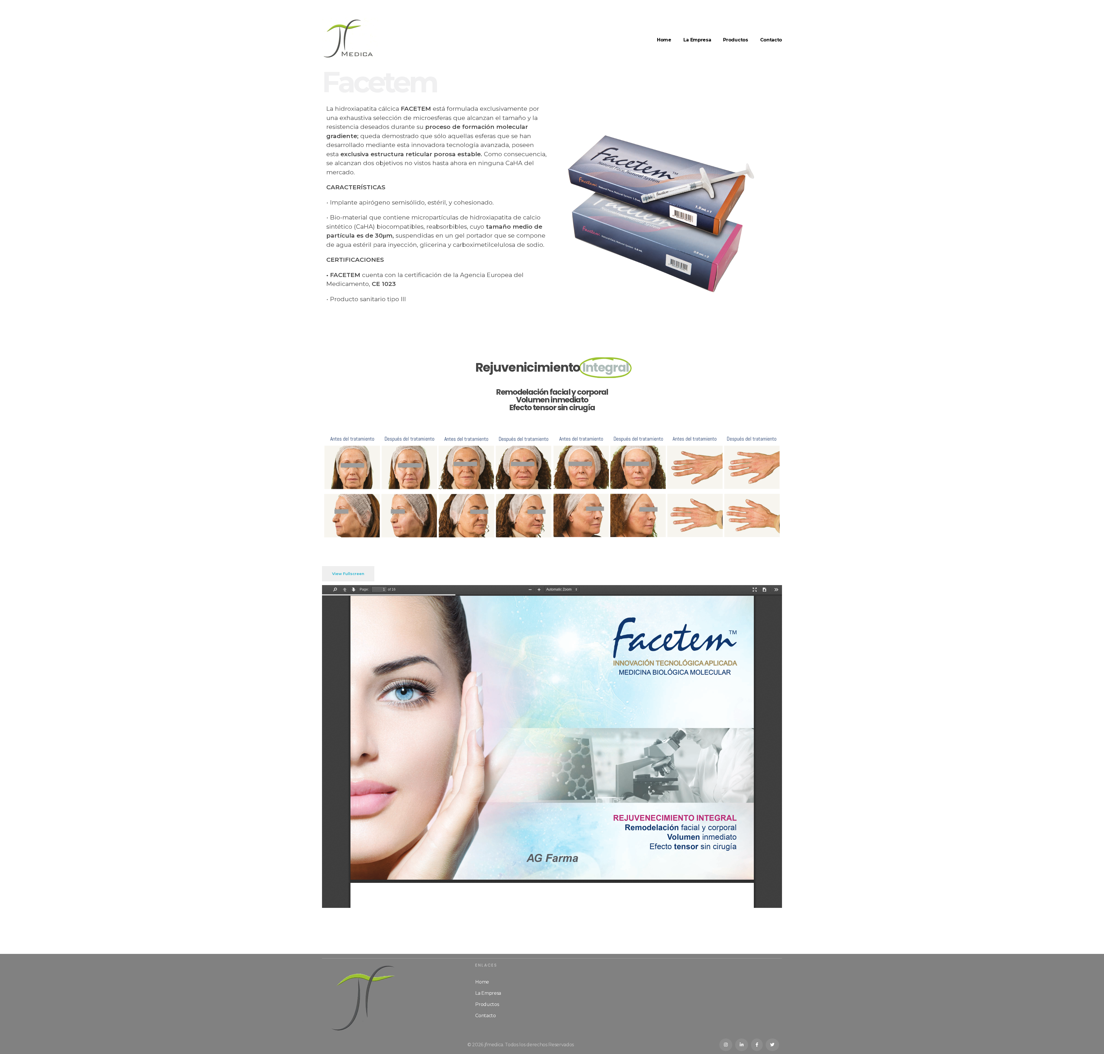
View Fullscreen (348, 573)
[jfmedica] (350, 38)
